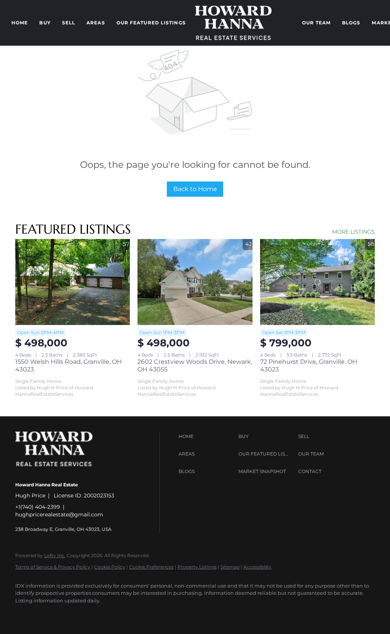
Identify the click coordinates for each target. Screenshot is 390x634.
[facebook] (24, 613)
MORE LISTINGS (353, 231)
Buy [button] (44, 22)
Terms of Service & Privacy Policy (52, 567)
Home (19, 22)
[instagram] (91, 613)
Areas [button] (95, 22)
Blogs (351, 22)
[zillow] (68, 613)
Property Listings (197, 567)
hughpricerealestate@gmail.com (59, 514)
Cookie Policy (109, 567)
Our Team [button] (316, 22)
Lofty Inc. (55, 555)
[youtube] (113, 613)
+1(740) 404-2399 (37, 506)
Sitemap (230, 567)
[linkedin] (46, 613)
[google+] (135, 613)
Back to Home (195, 189)
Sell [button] (68, 22)
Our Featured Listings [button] (151, 22)
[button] (207, 436)
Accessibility (257, 567)
